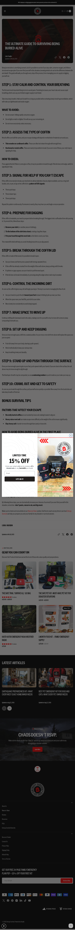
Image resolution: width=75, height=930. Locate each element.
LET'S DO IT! (19, 479)
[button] (4, 926)
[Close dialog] (70, 435)
